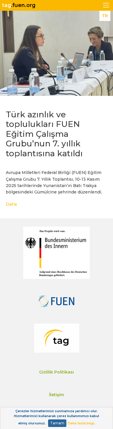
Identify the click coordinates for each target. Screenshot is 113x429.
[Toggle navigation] (106, 5)
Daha (11, 204)
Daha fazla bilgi (81, 423)
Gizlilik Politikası (56, 372)
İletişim (56, 394)
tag (18, 5)
